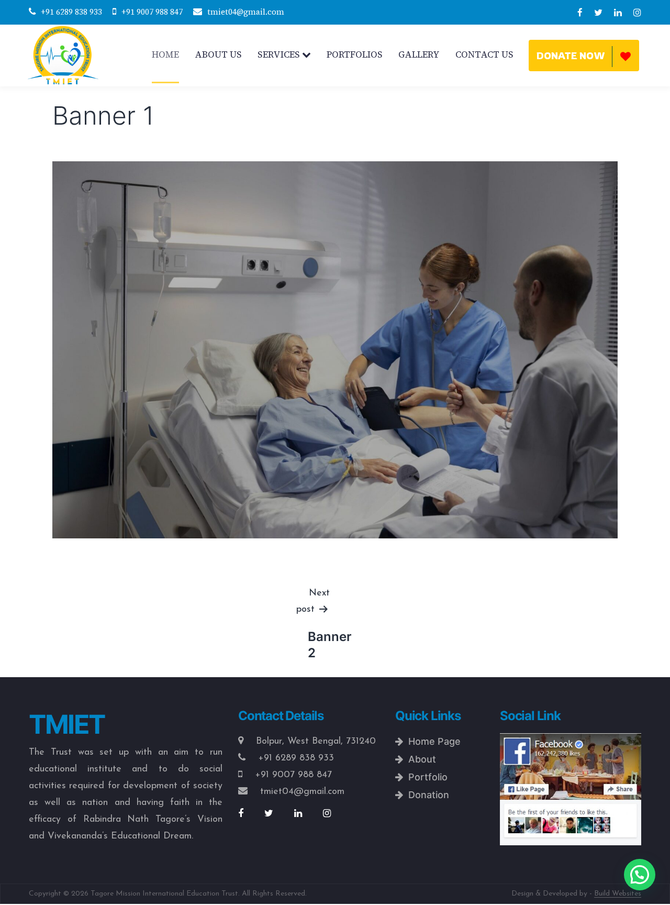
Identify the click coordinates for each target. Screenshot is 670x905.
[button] (639, 874)
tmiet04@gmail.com (245, 11)
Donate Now (571, 55)
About (419, 759)
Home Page (432, 741)
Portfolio (425, 776)
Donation (426, 794)
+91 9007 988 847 (152, 11)
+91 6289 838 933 (71, 11)
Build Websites (617, 894)
